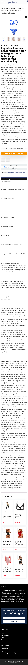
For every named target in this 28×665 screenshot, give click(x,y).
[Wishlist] (23, 2)
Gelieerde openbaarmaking (8, 653)
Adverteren (4, 642)
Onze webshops (5, 640)
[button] (26, 17)
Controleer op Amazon (14, 153)
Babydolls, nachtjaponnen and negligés (12, 8)
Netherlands (11, 167)
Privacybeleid (4, 648)
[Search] (20, 2)
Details (25, 148)
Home (2, 7)
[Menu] (2, 2)
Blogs (2, 637)
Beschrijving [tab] (6, 179)
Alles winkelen (5, 635)
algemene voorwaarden (7, 651)
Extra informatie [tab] (6, 181)
